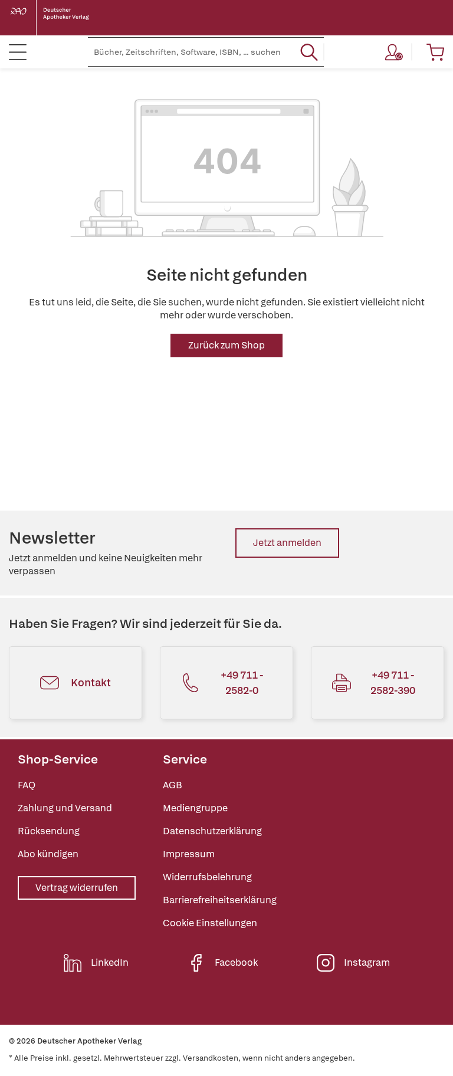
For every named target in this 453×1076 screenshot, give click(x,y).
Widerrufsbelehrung (207, 877)
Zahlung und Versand (65, 808)
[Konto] (394, 51)
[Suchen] (309, 52)
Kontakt (91, 682)
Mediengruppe (195, 808)
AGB (172, 785)
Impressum (189, 854)
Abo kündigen (48, 854)
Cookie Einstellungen (210, 923)
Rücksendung (49, 831)
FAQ (26, 785)
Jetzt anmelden (287, 543)
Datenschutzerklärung (212, 831)
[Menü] (17, 51)
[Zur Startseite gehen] (59, 17)
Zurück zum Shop (226, 345)
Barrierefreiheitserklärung (220, 900)
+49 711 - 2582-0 (242, 682)
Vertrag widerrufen (76, 887)
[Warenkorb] (435, 51)
